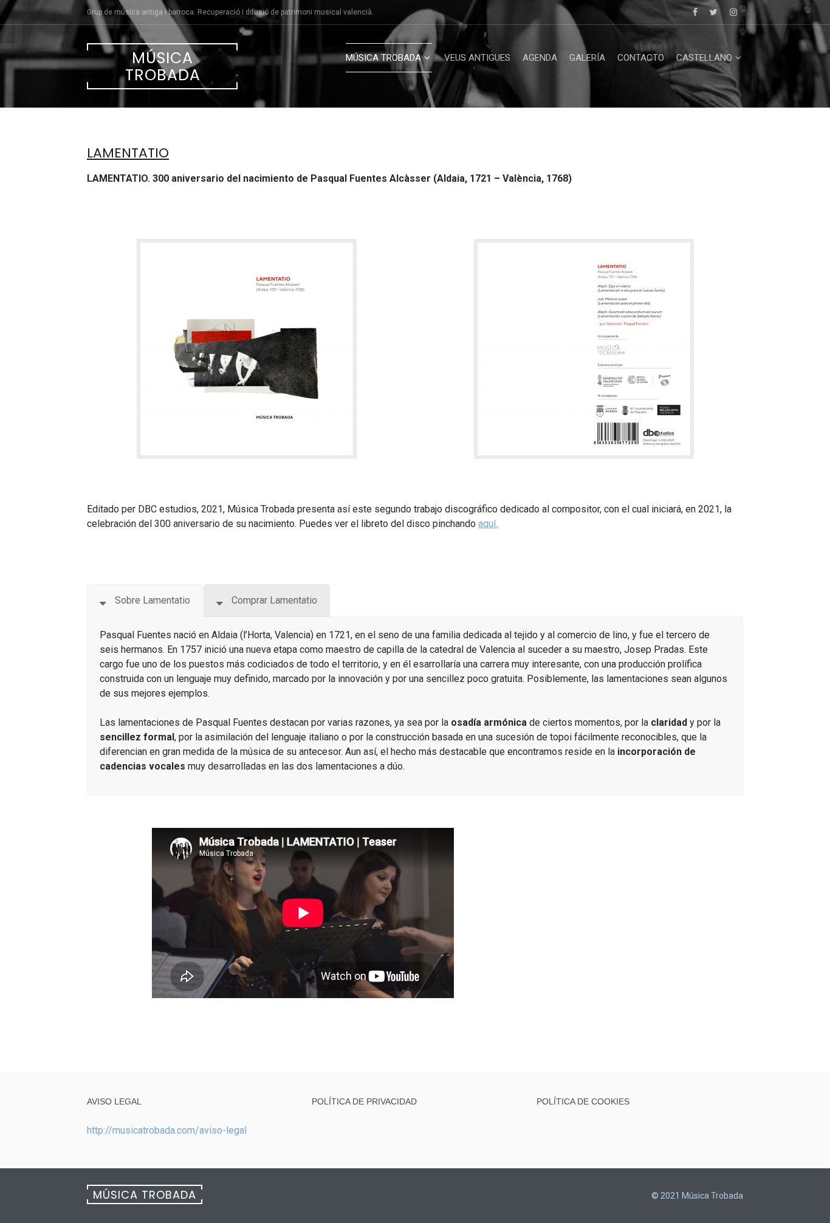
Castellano (704, 57)
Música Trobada (163, 66)
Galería (587, 57)
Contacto (640, 57)
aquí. (488, 523)
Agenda (540, 57)
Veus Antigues (477, 57)
